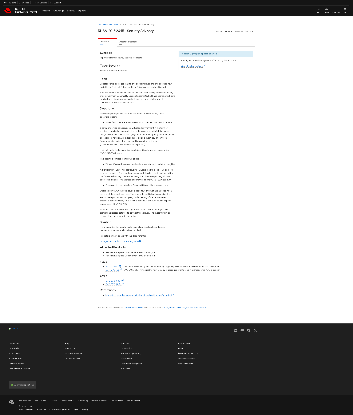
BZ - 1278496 (112, 269)
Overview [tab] (104, 41)
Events (43, 401)
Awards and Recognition (131, 363)
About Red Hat (25, 401)
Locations (53, 401)
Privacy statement (26, 409)
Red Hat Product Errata (108, 24)
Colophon (125, 368)
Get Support (55, 3)
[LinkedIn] (235, 331)
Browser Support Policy (131, 353)
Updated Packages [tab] (128, 41)
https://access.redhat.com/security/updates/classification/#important (138, 295)
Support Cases (15, 358)
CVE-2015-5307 (113, 280)
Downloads (24, 3)
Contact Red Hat (67, 401)
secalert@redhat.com (134, 307)
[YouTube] (242, 331)
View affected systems (192, 66)
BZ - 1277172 (111, 266)
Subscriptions (10, 3)
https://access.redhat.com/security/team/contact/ (185, 307)
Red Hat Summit (133, 401)
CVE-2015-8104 (113, 284)
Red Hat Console (39, 3)
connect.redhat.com (186, 358)
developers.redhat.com (188, 353)
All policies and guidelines (59, 409)
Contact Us (70, 348)
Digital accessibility (80, 409)
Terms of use (41, 409)
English (326, 12)
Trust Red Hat (127, 348)
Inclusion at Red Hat (99, 401)
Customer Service (16, 363)
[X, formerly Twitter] (255, 331)
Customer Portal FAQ (74, 353)
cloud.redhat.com (185, 363)
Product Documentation (19, 368)
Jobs (36, 401)
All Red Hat (335, 12)
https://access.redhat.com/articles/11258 (119, 241)
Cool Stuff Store (117, 401)
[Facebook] (248, 331)
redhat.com (183, 348)
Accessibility (126, 358)
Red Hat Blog (82, 401)
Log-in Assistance (72, 358)
